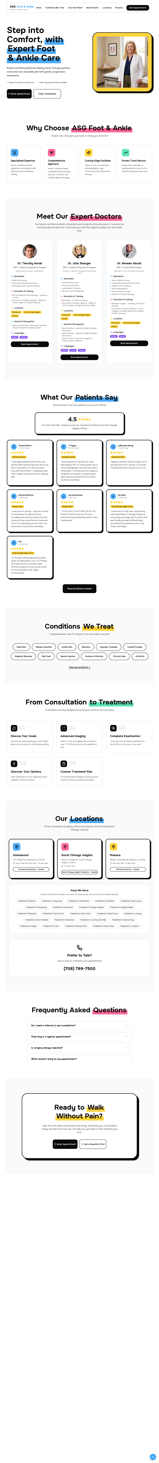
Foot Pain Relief (75, 8)
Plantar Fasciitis (44, 647)
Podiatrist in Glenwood (64, 920)
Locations (107, 8)
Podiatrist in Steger (28, 926)
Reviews (119, 8)
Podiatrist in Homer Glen (103, 926)
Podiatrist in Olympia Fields (121, 907)
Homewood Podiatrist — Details (31, 869)
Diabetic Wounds (23, 656)
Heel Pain (21, 647)
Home (38, 8)
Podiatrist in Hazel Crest (107, 913)
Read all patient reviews (79, 588)
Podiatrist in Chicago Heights (91, 907)
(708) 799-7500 (79, 968)
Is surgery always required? (47, 1047)
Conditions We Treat (54, 8)
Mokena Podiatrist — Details (128, 869)
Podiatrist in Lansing (133, 913)
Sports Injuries (68, 656)
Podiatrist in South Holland (36, 920)
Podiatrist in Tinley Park (52, 901)
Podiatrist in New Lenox (131, 901)
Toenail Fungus (134, 647)
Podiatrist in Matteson (27, 913)
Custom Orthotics (94, 656)
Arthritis (140, 656)
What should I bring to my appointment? (54, 1059)
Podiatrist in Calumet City (123, 920)
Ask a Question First (94, 1144)
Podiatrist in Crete (51, 926)
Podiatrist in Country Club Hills (93, 920)
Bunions (86, 647)
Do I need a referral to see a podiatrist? (53, 1025)
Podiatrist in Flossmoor (63, 907)
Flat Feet (46, 656)
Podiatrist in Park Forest (53, 913)
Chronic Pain (119, 656)
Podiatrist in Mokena (26, 901)
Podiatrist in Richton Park (76, 926)
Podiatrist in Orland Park (78, 901)
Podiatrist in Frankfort (104, 901)
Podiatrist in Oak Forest (80, 913)
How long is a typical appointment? (51, 1036)
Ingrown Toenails (108, 647)
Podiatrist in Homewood (36, 907)
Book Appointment (20, 94)
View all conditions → (79, 667)
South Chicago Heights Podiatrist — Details (79, 872)
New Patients (92, 8)
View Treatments (47, 94)
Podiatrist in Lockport (129, 926)
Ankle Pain (67, 647)
